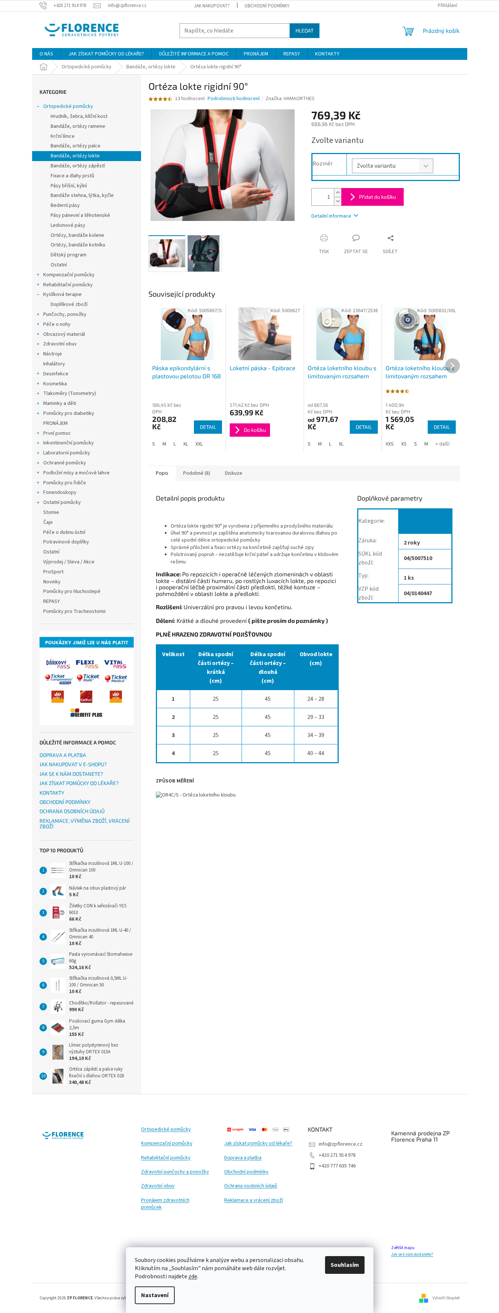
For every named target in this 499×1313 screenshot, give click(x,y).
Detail (208, 427)
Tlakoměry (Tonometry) (69, 393)
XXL (199, 444)
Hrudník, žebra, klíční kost (79, 116)
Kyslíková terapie (62, 294)
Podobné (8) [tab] (196, 473)
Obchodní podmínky (246, 1172)
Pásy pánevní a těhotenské (80, 215)
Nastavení (154, 1295)
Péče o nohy (57, 324)
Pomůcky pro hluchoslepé (71, 591)
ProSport (53, 572)
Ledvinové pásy (68, 225)
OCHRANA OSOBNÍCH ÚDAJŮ (72, 811)
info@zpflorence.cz (340, 1144)
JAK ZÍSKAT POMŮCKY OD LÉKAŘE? (79, 783)
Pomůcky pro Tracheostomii (74, 611)
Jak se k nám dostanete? (412, 1254)
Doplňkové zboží (69, 304)
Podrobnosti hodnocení (234, 98)
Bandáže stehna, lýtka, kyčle (82, 195)
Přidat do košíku (377, 197)
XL (185, 444)
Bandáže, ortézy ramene (78, 126)
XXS (390, 444)
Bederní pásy (65, 205)
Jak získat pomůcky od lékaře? (258, 1143)
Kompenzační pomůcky (69, 275)
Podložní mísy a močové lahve (76, 473)
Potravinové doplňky (66, 542)
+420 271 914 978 (337, 1155)
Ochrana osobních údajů (250, 1186)
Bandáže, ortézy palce (75, 146)
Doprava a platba (243, 1158)
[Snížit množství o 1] (337, 201)
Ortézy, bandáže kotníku (78, 245)
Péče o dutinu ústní (64, 532)
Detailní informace (331, 216)
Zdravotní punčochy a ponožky (175, 1172)
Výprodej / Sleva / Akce (69, 562)
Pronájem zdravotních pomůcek (165, 1204)
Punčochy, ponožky (64, 314)
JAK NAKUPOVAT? (212, 6)
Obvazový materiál (64, 334)
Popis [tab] (162, 473)
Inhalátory (54, 364)
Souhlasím (345, 1265)
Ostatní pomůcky (62, 502)
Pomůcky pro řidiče (64, 483)
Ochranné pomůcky (64, 463)
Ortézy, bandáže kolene (77, 235)
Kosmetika (55, 384)
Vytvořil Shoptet (446, 1297)
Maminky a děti (59, 403)
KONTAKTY (52, 792)
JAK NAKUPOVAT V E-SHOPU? (73, 764)
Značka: (290, 98)
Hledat (304, 30)
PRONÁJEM (55, 423)
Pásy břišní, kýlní (69, 186)
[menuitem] (46, 54)
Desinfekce (55, 374)
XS (404, 444)
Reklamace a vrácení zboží (253, 1200)
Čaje (48, 522)
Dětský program (68, 255)
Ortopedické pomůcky (68, 106)
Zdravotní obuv (60, 344)
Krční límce (63, 136)
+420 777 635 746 (337, 1166)
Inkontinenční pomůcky (68, 443)
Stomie (51, 512)
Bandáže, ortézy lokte (75, 156)
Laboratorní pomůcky (66, 453)
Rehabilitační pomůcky (68, 285)
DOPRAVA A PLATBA (63, 755)
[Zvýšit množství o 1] (337, 192)
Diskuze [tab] (233, 473)
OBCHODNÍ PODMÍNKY (267, 6)
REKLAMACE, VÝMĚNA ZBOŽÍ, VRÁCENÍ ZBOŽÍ (85, 823)
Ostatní (59, 265)
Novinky (52, 582)
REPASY (51, 601)
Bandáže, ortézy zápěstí (78, 166)
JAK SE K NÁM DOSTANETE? (71, 774)
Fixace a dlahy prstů (72, 176)
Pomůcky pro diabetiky (68, 413)
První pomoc (57, 433)
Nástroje (52, 354)
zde (192, 1276)
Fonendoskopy (59, 492)
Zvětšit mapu (402, 1248)
